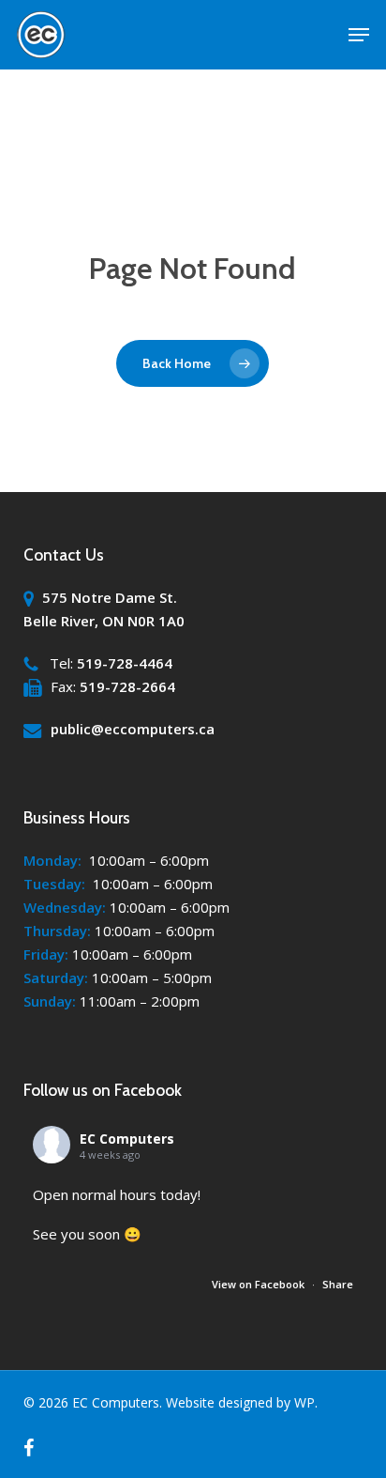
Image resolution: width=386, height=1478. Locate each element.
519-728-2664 (127, 686)
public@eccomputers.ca (133, 728)
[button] (359, 34)
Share (337, 1284)
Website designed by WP (240, 1402)
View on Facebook (259, 1284)
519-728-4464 (124, 663)
